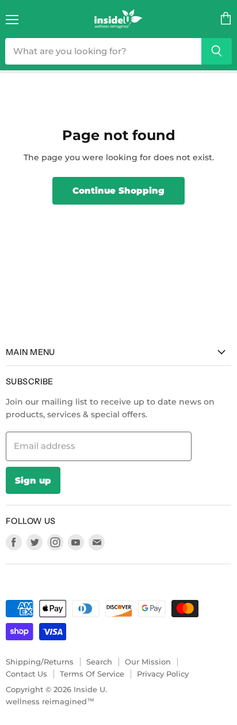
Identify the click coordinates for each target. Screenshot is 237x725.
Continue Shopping (118, 190)
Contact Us (26, 673)
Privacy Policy (163, 673)
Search (99, 661)
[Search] (216, 51)
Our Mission (148, 661)
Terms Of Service (92, 673)
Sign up (33, 480)
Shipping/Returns (40, 661)
